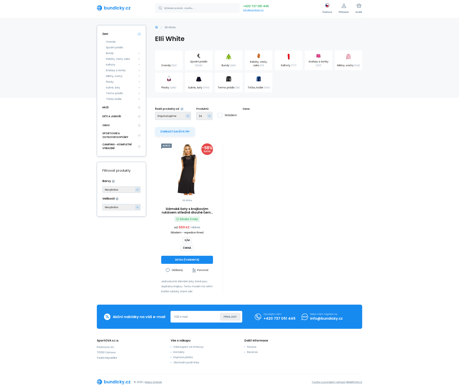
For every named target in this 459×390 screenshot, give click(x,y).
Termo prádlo (114, 93)
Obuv (106, 125)
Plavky (110, 82)
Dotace (251, 347)
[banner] (121, 8)
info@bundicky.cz (253, 10)
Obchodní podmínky (186, 362)
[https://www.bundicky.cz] (156, 27)
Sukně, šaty (113, 87)
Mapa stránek (153, 382)
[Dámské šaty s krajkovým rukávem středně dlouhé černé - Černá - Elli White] (187, 169)
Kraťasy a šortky (116, 70)
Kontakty (178, 352)
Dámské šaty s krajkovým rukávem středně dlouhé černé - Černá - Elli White (187, 210)
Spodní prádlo (114, 47)
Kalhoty (110, 64)
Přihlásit (230, 316)
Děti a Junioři (111, 116)
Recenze (252, 352)
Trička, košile (114, 99)
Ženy (105, 34)
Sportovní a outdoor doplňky (115, 135)
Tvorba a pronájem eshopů (329, 382)
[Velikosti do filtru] (121, 207)
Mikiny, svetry (114, 76)
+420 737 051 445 (256, 6)
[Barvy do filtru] (121, 189)
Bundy (110, 53)
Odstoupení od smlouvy (188, 347)
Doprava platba (183, 357)
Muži (105, 107)
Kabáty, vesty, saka (118, 59)
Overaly (111, 41)
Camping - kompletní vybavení (117, 146)
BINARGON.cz (354, 382)
